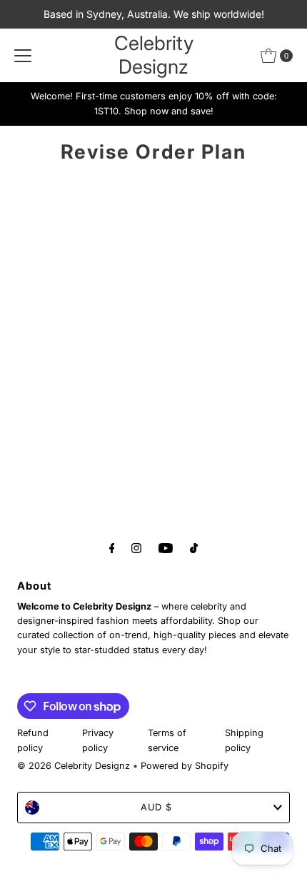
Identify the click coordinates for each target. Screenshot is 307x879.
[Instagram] (136, 547)
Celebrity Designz (153, 55)
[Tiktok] (194, 547)
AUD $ (156, 807)
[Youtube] (165, 547)
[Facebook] (112, 547)
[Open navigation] (23, 56)
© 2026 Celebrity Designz (73, 765)
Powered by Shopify (184, 765)
